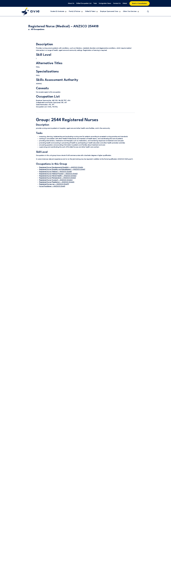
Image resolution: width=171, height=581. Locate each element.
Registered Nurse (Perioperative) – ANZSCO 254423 (57, 178)
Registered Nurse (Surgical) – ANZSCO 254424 (55, 180)
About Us (71, 3)
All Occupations (37, 29)
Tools (95, 3)
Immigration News (105, 3)
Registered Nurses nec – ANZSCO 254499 (54, 184)
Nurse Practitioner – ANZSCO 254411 (52, 186)
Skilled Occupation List (83, 3)
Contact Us (117, 3)
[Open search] (148, 11)
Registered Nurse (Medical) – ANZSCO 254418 (55, 171)
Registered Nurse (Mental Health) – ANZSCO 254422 (57, 176)
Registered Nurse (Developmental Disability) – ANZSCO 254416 (61, 167)
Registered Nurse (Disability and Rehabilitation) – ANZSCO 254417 (62, 169)
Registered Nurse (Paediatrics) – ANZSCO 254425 (56, 182)
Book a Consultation (139, 3)
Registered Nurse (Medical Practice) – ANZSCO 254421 (58, 173)
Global (125, 3)
